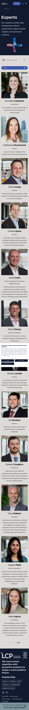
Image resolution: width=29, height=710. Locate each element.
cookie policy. (6, 355)
